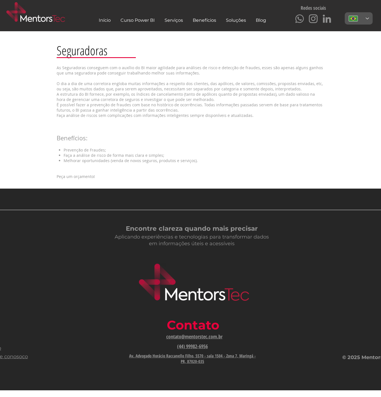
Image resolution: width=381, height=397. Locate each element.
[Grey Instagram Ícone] (313, 19)
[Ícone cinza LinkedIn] (327, 19)
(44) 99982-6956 (192, 346)
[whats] (299, 19)
